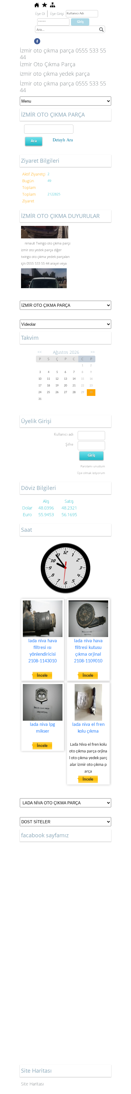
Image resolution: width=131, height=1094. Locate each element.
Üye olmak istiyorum (91, 473)
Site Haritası (32, 1084)
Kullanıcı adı (63, 434)
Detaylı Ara (63, 140)
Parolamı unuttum (92, 466)
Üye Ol (40, 13)
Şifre (69, 444)
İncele (42, 675)
